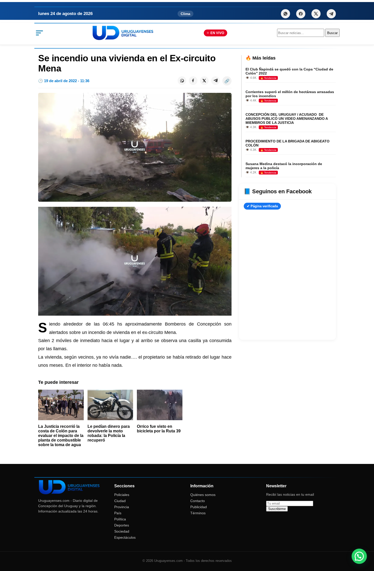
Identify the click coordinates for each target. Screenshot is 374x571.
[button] (359, 556)
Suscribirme (277, 509)
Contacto (197, 501)
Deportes (121, 525)
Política (120, 519)
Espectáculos (125, 537)
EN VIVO (217, 33)
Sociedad (121, 531)
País (117, 513)
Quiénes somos (202, 495)
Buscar (332, 33)
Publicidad (198, 507)
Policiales (121, 495)
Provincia (121, 507)
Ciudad (120, 501)
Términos (198, 513)
